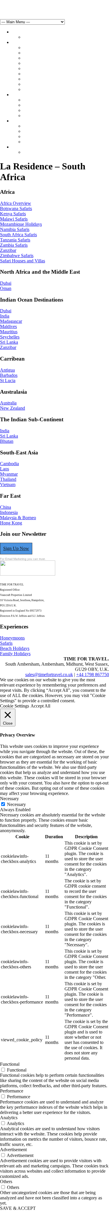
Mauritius (8, 331)
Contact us (21, 146)
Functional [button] (9, 1064)
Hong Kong (11, 522)
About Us (21, 120)
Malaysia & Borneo (18, 517)
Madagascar (11, 321)
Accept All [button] (40, 705)
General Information (41, 131)
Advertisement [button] (13, 1149)
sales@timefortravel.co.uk (24, 2)
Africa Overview (15, 203)
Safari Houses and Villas (22, 260)
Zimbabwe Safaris (16, 255)
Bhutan (6, 441)
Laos (4, 468)
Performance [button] (11, 1090)
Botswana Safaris (16, 208)
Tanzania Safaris (15, 239)
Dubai (5, 283)
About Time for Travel (44, 125)
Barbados (8, 375)
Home (17, 31)
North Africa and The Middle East (54, 57)
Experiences (23, 94)
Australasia (33, 63)
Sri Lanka (9, 342)
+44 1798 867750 (92, 674)
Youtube (36, 7)
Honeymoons (35, 99)
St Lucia (7, 380)
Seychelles (9, 336)
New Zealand (12, 408)
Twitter (18, 7)
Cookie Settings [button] (14, 705)
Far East (30, 89)
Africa (29, 52)
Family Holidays (38, 115)
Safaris (29, 105)
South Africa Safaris (18, 234)
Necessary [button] (9, 798)
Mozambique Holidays (21, 224)
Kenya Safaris (13, 213)
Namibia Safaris (14, 229)
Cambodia (9, 463)
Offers (29, 37)
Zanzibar (8, 250)
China (5, 507)
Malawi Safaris (14, 218)
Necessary (16, 804)
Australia (8, 402)
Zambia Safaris (14, 245)
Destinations (23, 42)
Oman (5, 288)
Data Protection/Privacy (45, 141)
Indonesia (9, 512)
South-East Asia (38, 84)
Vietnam (7, 484)
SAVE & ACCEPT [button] (18, 1208)
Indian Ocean (35, 73)
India (4, 316)
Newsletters (34, 136)
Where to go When (40, 47)
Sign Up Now (16, 548)
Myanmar (9, 474)
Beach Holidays (38, 110)
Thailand (8, 479)
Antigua (7, 370)
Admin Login (35, 152)
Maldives (8, 326)
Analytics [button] (8, 1117)
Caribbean (32, 68)
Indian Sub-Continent (43, 78)
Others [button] (6, 1181)
